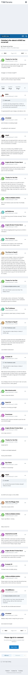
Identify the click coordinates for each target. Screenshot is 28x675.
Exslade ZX (8, 356)
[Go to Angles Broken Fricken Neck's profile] (2, 163)
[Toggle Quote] (3, 100)
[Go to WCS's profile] (2, 95)
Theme (7, 670)
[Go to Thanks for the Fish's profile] (2, 60)
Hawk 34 (8, 402)
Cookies (20, 670)
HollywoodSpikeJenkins (12, 197)
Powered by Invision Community (14, 672)
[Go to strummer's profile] (2, 119)
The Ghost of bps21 (11, 252)
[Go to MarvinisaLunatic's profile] (2, 391)
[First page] (2, 53)
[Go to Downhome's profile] (2, 415)
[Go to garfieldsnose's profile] (2, 212)
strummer (8, 118)
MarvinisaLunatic (10, 390)
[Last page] (26, 53)
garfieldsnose (9, 211)
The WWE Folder (15, 47)
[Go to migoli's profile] (2, 136)
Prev (5, 53)
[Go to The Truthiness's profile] (2, 239)
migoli (7, 135)
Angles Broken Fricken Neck (14, 162)
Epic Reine (8, 462)
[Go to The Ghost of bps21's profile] (2, 253)
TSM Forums (6, 2)
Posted (11, 61)
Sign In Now (14, 647)
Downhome (8, 414)
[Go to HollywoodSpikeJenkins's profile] (2, 198)
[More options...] (25, 60)
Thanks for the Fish (7, 46)
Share (7, 655)
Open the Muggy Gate (12, 502)
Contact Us (14, 670)
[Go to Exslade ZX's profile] (2, 357)
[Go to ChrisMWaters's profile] (2, 590)
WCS (6, 94)
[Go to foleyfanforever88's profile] (2, 534)
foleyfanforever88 (11, 534)
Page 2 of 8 (14, 53)
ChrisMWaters (9, 590)
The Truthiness (10, 238)
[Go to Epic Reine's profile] (2, 463)
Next (22, 53)
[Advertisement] (14, 19)
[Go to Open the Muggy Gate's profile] (2, 502)
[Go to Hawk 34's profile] (2, 403)
